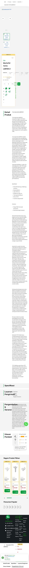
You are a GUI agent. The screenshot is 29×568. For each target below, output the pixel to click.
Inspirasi (17, 536)
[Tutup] (27, 555)
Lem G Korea (20, 507)
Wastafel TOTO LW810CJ (9, 4)
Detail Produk (6, 563)
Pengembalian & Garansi (17, 566)
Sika (20, 521)
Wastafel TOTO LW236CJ (6, 479)
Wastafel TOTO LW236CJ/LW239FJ (14, 479)
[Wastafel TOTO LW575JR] (23, 469)
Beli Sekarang (15, 84)
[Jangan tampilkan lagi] (25, 555)
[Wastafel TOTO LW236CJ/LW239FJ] (15, 469)
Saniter (14, 1)
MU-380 (12, 507)
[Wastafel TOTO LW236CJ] (7, 469)
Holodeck (25, 518)
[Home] (5, 1)
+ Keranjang (8, 490)
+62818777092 (10, 525)
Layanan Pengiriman (23, 563)
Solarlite (21, 524)
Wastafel (19, 1)
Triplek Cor (4, 507)
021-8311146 (9, 523)
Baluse (24, 531)
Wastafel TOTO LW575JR (23, 479)
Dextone (21, 532)
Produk (9, 1)
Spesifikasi (13, 563)
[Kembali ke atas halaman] (26, 478)
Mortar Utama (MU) (20, 528)
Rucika (7, 507)
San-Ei (24, 529)
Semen (15, 507)
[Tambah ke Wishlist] (9, 464)
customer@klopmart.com (12, 528)
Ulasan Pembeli (6, 566)
